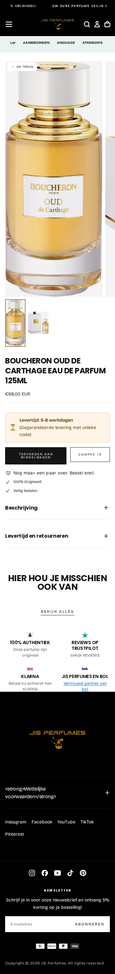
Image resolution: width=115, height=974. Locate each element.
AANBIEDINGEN (36, 43)
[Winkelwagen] (107, 24)
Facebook (42, 822)
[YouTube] (57, 873)
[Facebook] (45, 873)
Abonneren (89, 924)
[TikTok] (70, 873)
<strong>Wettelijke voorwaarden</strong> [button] (30, 792)
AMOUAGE (66, 43)
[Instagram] (32, 873)
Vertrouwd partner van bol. (85, 686)
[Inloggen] (97, 24)
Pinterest (14, 834)
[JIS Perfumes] (57, 737)
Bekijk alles (57, 611)
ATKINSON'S (92, 43)
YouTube (66, 822)
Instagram (16, 822)
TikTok (87, 822)
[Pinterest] (83, 873)
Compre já (90, 454)
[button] (9, 24)
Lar (13, 43)
